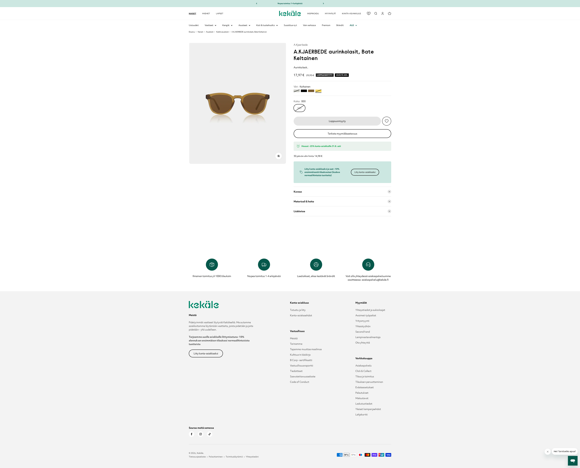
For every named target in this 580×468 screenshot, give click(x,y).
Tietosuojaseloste (197, 456)
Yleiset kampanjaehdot (368, 409)
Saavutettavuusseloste (303, 376)
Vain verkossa (309, 25)
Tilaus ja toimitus (364, 376)
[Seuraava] (323, 3)
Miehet (206, 13)
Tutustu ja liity (298, 309)
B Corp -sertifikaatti (301, 360)
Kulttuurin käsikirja (300, 354)
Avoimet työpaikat (365, 315)
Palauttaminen (216, 456)
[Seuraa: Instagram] (200, 434)
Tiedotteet (296, 370)
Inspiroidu (313, 13)
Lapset (219, 13)
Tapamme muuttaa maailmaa (306, 349)
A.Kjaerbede (301, 44)
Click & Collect (363, 370)
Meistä (294, 338)
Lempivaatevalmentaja (368, 337)
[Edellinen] (256, 3)
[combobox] (375, 13)
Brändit (340, 25)
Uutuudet (194, 25)
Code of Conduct (299, 381)
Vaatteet (209, 25)
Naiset (192, 13)
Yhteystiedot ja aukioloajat (370, 309)
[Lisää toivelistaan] (386, 121)
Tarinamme (296, 343)
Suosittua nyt (290, 25)
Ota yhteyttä (362, 342)
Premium (326, 25)
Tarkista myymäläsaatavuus (342, 133)
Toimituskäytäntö (234, 456)
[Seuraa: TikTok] (209, 434)
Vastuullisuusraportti (301, 365)
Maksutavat (361, 398)
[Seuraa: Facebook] (191, 434)
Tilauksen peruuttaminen (369, 381)
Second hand (362, 331)
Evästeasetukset (364, 387)
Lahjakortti (361, 414)
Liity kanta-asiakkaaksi (365, 172)
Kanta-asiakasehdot (301, 315)
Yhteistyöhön (363, 326)
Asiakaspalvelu (363, 365)
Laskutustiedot (363, 403)
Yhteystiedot (252, 456)
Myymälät (330, 13)
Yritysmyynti (362, 320)
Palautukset (361, 392)
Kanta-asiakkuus (351, 13)
